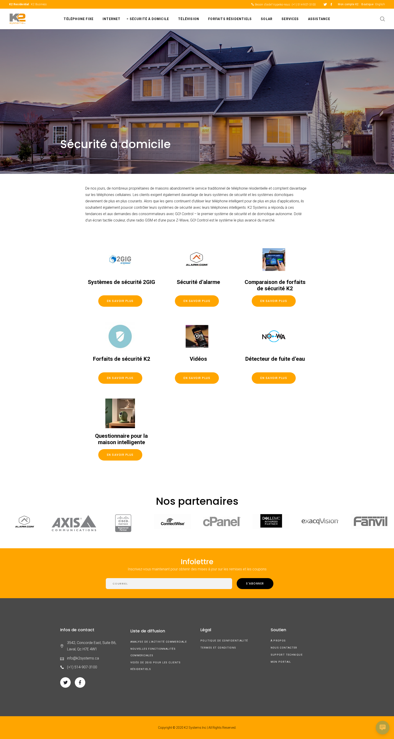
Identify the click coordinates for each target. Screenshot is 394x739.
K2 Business (39, 4)
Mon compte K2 (348, 4)
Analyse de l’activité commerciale (158, 641)
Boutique (367, 4)
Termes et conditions (218, 647)
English (380, 4)
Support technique (287, 654)
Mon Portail (281, 661)
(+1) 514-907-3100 (304, 4)
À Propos (278, 640)
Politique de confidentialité (224, 640)
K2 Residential (19, 4)
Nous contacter (284, 647)
